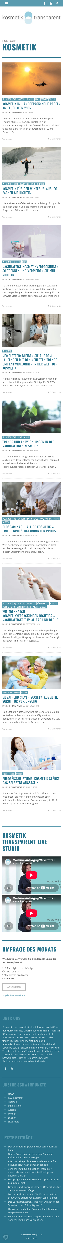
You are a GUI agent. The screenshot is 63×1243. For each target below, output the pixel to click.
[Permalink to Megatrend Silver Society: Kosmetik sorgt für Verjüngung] (31, 671)
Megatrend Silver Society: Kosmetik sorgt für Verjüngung (30, 699)
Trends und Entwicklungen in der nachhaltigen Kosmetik (28, 443)
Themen (12, 1101)
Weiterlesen (7, 139)
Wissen (27, 437)
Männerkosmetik (24, 607)
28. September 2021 (31, 705)
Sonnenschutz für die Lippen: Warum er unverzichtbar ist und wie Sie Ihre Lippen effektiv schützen (30, 1172)
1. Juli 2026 (28, 112)
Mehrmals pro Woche (16, 974)
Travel (52, 99)
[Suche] (6, 3)
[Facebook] (45, 3)
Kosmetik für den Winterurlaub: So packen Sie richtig (29, 190)
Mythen (12, 1113)
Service (44, 99)
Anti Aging (7, 692)
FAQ (14, 437)
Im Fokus (30, 99)
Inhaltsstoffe (14, 1105)
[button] (6, 1237)
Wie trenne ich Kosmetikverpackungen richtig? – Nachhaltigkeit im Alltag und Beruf (30, 615)
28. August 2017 (30, 787)
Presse (56, 518)
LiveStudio (13, 1121)
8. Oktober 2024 (30, 535)
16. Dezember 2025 (31, 197)
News (37, 99)
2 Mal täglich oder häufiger (19, 968)
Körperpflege (43, 603)
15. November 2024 (31, 372)
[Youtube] (51, 3)
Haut (33, 184)
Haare (15, 184)
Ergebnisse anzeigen (13, 995)
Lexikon (12, 1117)
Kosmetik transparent (12, 112)
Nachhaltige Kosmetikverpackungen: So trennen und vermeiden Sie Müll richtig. (30, 270)
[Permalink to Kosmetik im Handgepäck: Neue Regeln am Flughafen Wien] (31, 78)
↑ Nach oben (31, 1238)
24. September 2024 (31, 624)
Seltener (9, 978)
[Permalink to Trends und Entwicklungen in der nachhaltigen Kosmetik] (31, 416)
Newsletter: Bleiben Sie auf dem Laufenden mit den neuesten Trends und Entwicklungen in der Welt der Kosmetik (30, 361)
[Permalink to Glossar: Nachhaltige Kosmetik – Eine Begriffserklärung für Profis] (31, 498)
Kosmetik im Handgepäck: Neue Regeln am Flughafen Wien (31, 105)
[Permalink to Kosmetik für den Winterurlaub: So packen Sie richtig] (31, 163)
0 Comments (55, 139)
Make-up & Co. (46, 518)
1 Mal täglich (12, 971)
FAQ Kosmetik (18, 99)
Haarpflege (24, 184)
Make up (53, 603)
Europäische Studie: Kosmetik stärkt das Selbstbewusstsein (31, 780)
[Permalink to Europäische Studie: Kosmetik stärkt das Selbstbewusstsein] (31, 753)
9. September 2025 (31, 279)
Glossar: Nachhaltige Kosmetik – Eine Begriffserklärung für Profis (29, 528)
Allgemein (7, 99)
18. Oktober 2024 (30, 450)
